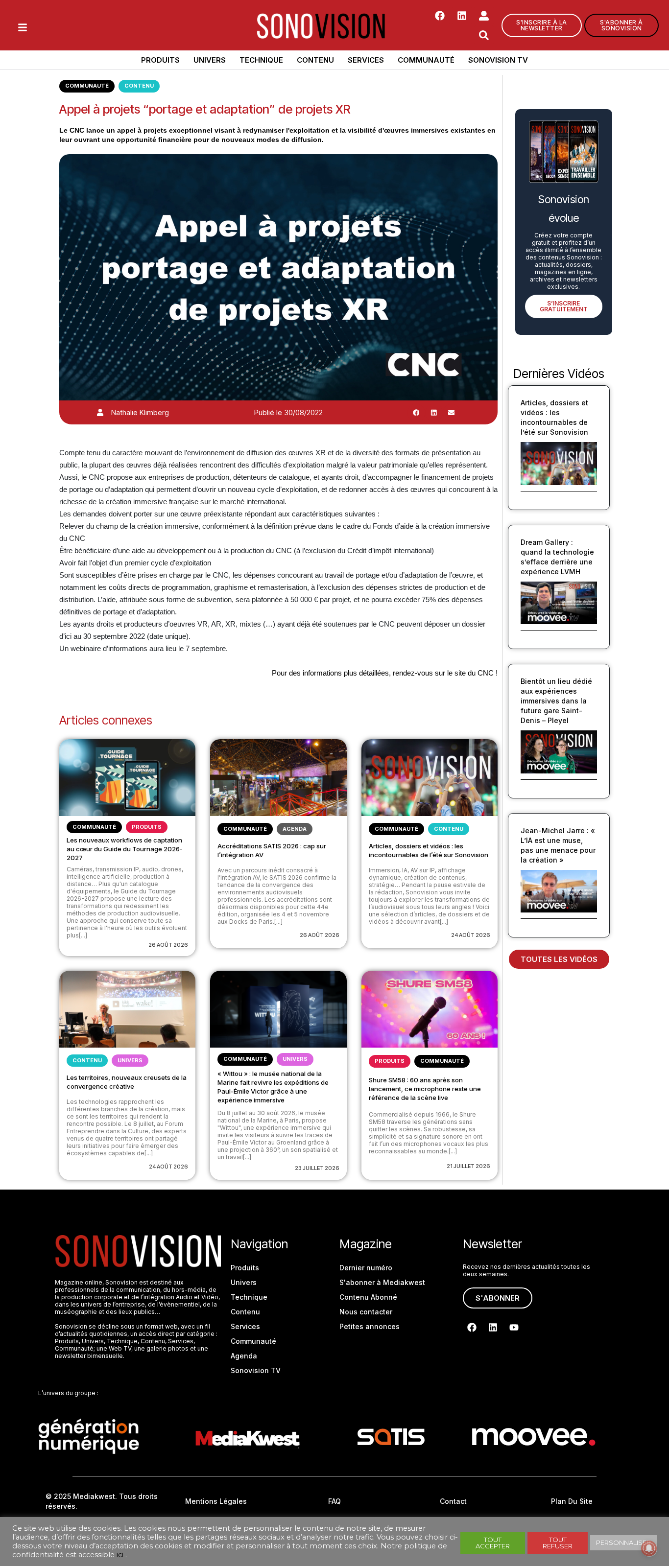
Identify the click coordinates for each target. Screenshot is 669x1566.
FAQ (334, 1501)
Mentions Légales (216, 1501)
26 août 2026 (168, 944)
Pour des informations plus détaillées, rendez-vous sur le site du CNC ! (385, 673)
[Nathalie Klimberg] (100, 412)
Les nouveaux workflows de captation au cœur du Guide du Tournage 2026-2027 (125, 849)
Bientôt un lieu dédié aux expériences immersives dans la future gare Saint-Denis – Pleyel (556, 701)
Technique (261, 60)
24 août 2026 (470, 935)
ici (120, 1554)
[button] (416, 412)
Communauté (426, 60)
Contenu (315, 60)
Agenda (295, 828)
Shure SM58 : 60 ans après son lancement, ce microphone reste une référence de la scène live (425, 1088)
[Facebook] (440, 15)
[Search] (484, 35)
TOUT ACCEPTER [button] (493, 1543)
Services (366, 60)
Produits (160, 60)
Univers (209, 60)
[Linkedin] (462, 15)
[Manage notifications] (649, 1548)
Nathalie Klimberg (140, 412)
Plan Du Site (572, 1501)
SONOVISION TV (498, 60)
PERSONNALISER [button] (623, 1542)
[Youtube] (514, 1327)
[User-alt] (484, 15)
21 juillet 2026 (468, 1166)
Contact (453, 1501)
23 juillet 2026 (317, 1168)
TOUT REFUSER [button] (558, 1543)
